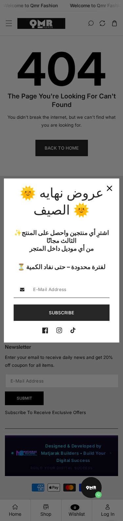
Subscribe (61, 312)
